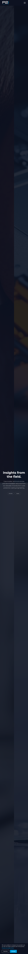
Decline (5, 951)
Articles (11, 493)
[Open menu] (25, 3)
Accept (13, 951)
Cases (17, 493)
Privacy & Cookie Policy (8, 948)
